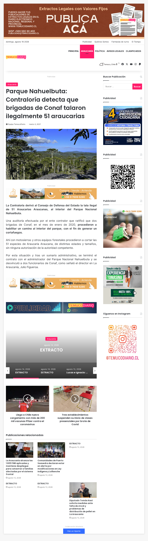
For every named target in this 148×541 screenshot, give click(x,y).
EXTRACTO (52, 350)
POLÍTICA (100, 51)
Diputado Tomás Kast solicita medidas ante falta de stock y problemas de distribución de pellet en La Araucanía (82, 507)
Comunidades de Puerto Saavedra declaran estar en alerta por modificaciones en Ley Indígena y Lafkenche (51, 466)
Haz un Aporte (74, 531)
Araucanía (12, 84)
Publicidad (87, 42)
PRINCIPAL (73, 51)
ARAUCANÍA (87, 51)
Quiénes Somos (102, 42)
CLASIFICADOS (133, 51)
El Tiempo (136, 42)
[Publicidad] (74, 21)
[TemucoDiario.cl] (16, 57)
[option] (52, 350)
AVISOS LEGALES (115, 51)
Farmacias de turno (120, 42)
